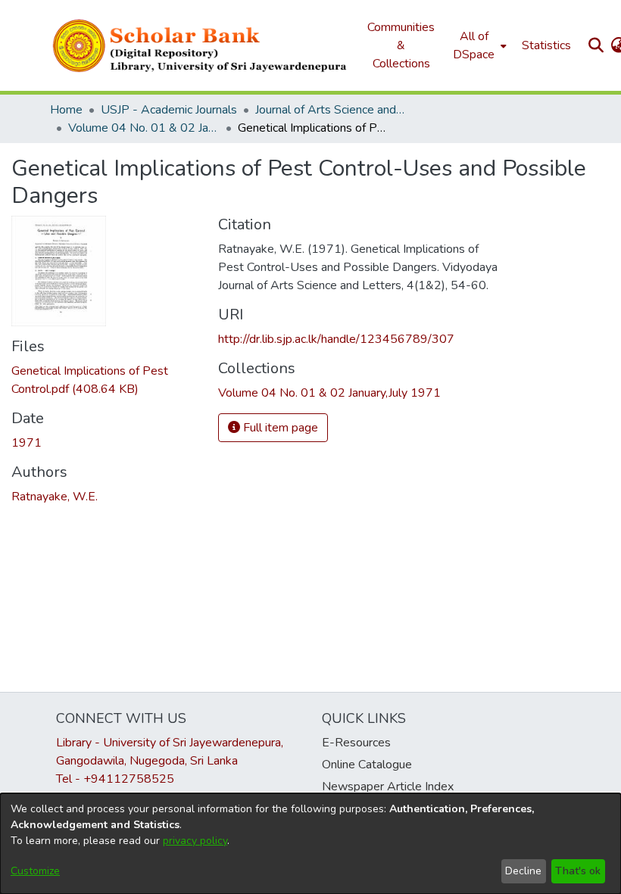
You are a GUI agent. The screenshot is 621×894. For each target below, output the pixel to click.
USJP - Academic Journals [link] (169, 109)
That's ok (578, 871)
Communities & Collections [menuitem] (401, 45)
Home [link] (66, 109)
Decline (523, 871)
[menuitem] (478, 45)
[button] (200, 45)
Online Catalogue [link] (367, 764)
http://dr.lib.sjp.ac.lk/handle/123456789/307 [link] (336, 339)
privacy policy (195, 840)
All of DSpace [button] (474, 45)
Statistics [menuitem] (546, 45)
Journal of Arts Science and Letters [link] (331, 109)
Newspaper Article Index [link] (388, 786)
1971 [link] (26, 443)
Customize (35, 871)
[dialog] (310, 843)
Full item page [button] (279, 427)
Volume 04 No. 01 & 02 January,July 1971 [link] (144, 128)
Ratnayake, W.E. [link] (54, 496)
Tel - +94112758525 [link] (115, 779)
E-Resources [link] (356, 742)
